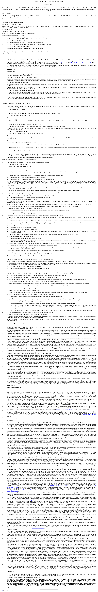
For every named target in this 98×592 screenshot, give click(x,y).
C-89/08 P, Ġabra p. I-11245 (72, 500)
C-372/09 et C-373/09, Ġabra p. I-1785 (59, 485)
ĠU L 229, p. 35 (74, 62)
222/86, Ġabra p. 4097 (27, 489)
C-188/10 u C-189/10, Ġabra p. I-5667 (64, 409)
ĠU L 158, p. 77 (61, 62)
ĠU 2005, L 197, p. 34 (85, 62)
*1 (2, 590)
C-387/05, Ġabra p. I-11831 (89, 414)
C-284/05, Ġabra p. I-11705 (38, 528)
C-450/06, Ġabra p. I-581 (29, 500)
